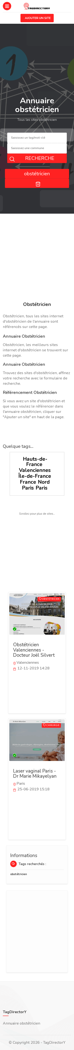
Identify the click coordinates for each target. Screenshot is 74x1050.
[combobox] (37, 138)
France (28, 482)
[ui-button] (37, 183)
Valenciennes (35, 470)
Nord (44, 482)
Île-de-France (34, 476)
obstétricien (18, 874)
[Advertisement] (37, 258)
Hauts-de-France (35, 462)
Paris (28, 487)
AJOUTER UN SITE (38, 18)
